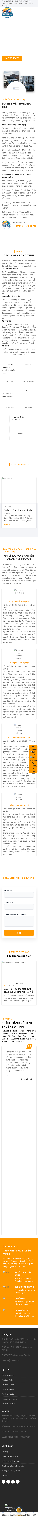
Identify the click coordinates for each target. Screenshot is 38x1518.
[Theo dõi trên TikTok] (13, 1482)
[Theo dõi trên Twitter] (18, 1482)
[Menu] (35, 11)
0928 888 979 (24, 226)
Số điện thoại (8, 902)
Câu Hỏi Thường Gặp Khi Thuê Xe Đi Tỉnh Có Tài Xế (18, 990)
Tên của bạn (8, 890)
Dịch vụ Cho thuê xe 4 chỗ (18, 510)
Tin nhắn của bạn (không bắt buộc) (16, 914)
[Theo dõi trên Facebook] (3, 1482)
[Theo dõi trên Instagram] (8, 1482)
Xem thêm (7, 525)
